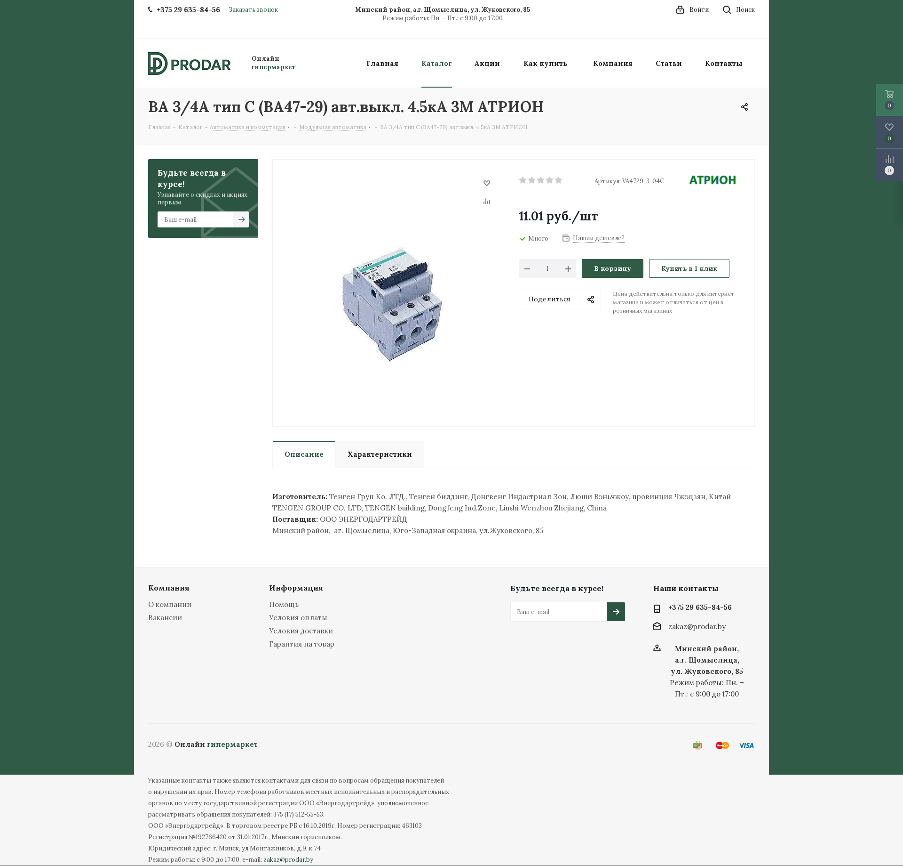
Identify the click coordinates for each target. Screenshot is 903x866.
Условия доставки (301, 630)
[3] (541, 180)
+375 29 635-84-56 (700, 607)
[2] (532, 180)
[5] (558, 180)
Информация (296, 587)
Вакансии (165, 617)
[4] (550, 180)
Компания (169, 587)
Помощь (284, 604)
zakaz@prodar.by (697, 627)
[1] (523, 180)
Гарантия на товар (301, 643)
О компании (169, 604)
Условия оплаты (298, 617)
